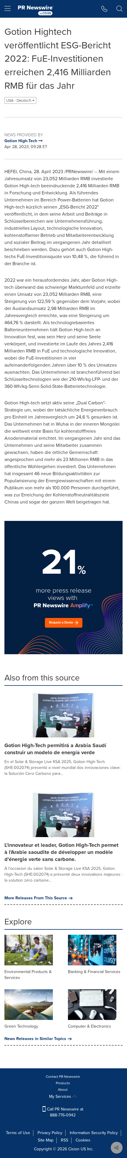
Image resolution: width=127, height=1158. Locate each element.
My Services (60, 1096)
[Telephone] (104, 9)
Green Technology (21, 1026)
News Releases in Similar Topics (35, 1039)
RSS (64, 1140)
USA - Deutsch (19, 100)
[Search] (119, 9)
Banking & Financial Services (94, 972)
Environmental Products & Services (28, 975)
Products (63, 1083)
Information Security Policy (94, 1133)
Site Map (45, 1140)
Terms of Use (18, 1133)
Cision (73, 1149)
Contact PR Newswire (63, 1076)
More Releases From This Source (35, 898)
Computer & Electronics (89, 1026)
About (63, 1089)
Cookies (83, 1140)
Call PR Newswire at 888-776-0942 (64, 1112)
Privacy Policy (50, 1133)
